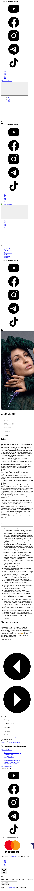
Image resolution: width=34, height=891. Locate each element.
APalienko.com (13, 856)
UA (5, 71)
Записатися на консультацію (12, 753)
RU (5, 73)
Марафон (7, 256)
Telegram (3, 742)
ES (5, 78)
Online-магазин (8, 754)
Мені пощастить (9, 757)
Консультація (8, 253)
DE (5, 74)
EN (5, 76)
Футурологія (8, 250)
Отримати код (5, 884)
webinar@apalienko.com (13, 742)
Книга (6, 254)
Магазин (6, 257)
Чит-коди (7, 248)
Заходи (6, 251)
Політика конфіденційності (12, 760)
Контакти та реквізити (11, 763)
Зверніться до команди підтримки (11, 738)
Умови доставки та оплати (12, 762)
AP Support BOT (11, 887)
